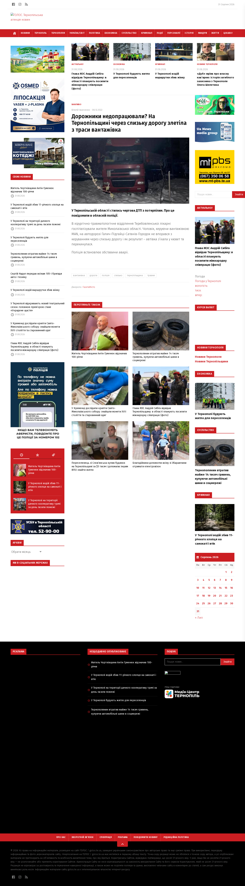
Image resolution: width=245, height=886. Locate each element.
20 (214, 595)
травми (151, 275)
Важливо (76, 104)
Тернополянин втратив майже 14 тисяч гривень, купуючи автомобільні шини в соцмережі (34, 257)
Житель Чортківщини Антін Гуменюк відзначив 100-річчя (32, 190)
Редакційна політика (176, 837)
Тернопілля (58, 33)
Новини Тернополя (207, 64)
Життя (215, 33)
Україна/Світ (77, 33)
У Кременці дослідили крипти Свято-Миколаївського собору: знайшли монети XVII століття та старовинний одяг (35, 327)
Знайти (227, 661)
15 (226, 587)
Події (160, 33)
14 (220, 587)
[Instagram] (20, 4)
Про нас (61, 837)
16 (231, 587)
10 (197, 587)
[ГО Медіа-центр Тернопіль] (199, 692)
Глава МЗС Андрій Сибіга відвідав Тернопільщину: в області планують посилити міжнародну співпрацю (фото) (34, 347)
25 (203, 603)
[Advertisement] (45, 683)
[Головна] (14, 33)
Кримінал (146, 33)
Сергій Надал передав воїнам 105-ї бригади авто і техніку (36, 275)
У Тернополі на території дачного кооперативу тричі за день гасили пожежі (35, 222)
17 (198, 595)
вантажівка (79, 275)
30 (231, 603)
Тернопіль (40, 33)
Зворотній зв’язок (83, 837)
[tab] (21, 455)
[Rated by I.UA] (199, 674)
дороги (93, 275)
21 (220, 595)
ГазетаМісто (89, 287)
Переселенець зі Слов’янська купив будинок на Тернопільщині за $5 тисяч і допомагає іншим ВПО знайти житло (100, 466)
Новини (25, 33)
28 (220, 603)
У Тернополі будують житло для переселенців (29, 239)
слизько (118, 275)
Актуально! (78, 64)
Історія (189, 33)
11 (203, 587)
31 (198, 611)
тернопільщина (135, 275)
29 (225, 603)
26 (209, 603)
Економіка (111, 33)
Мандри (202, 33)
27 (214, 603)
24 (197, 603)
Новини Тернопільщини (211, 361)
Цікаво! (227, 33)
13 (214, 587)
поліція (105, 275)
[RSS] (26, 4)
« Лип (199, 617)
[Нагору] (122, 844)
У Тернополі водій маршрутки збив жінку (35, 290)
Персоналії (173, 33)
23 (231, 595)
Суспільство (129, 33)
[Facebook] (13, 4)
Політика (94, 33)
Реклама (123, 837)
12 (209, 587)
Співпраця (106, 837)
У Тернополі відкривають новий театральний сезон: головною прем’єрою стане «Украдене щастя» (37, 307)
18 (203, 595)
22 (226, 595)
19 (209, 595)
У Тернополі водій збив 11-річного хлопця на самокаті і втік (37, 206)
